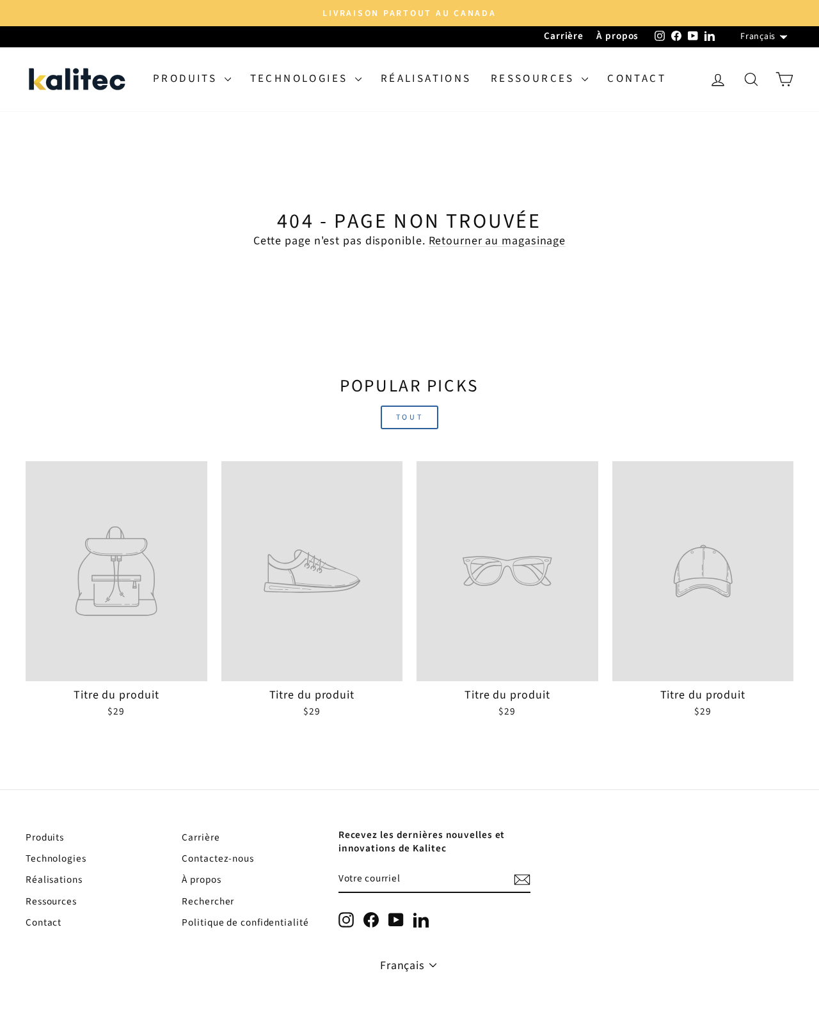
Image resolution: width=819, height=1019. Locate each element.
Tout (409, 417)
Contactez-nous (218, 858)
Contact (636, 78)
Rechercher (208, 901)
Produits (187, 78)
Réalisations (426, 78)
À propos (617, 36)
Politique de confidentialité (245, 922)
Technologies (301, 78)
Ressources (534, 78)
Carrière (564, 36)
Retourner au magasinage (497, 241)
